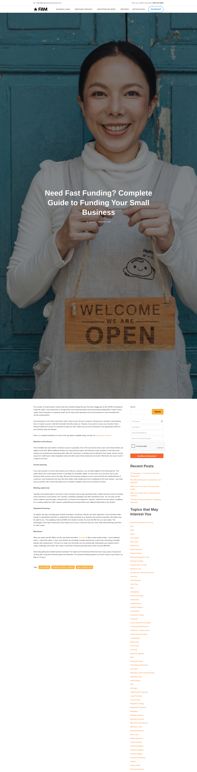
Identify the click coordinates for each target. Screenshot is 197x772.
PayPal (132, 761)
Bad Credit (134, 542)
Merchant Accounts (137, 719)
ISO (131, 684)
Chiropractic (134, 599)
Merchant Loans (136, 727)
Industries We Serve (106, 9)
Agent (132, 534)
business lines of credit (138, 565)
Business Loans (63, 9)
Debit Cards (134, 642)
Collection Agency (136, 607)
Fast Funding (44, 567)
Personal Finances (137, 769)
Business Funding (136, 561)
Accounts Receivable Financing (141, 522)
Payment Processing (137, 758)
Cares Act (133, 576)
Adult (132, 530)
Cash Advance (135, 580)
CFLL (132, 588)
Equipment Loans (136, 661)
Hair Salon (134, 669)
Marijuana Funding (137, 703)
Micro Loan (134, 734)
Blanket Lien (134, 545)
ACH (132, 526)
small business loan (84, 567)
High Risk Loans (136, 677)
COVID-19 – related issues (140, 630)
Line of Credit (135, 700)
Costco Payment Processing (140, 623)
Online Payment (136, 742)
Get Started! (156, 9)
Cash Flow (134, 584)
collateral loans (135, 603)
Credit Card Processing (138, 634)
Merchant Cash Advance (139, 723)
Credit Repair (135, 638)
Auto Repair (134, 538)
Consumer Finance (137, 615)
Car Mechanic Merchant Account (142, 572)
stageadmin (92, 222)
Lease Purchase (136, 696)
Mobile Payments (136, 738)
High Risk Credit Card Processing (142, 673)
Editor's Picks (138, 9)
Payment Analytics (136, 746)
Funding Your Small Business (63, 567)
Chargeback (134, 592)
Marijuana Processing (138, 707)
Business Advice (136, 553)
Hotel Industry (135, 680)
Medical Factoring (136, 715)
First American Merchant (139, 665)
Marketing (133, 711)
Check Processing (136, 596)
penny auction (135, 765)
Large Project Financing (139, 692)
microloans (82, 537)
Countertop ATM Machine (139, 626)
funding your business (103, 435)
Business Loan (135, 569)
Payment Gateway (137, 750)
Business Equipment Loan (139, 557)
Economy (133, 650)
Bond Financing (136, 549)
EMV (132, 657)
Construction (134, 611)
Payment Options (136, 754)
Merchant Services (83, 9)
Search (132, 407)
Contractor (134, 619)
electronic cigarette (137, 653)
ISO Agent (134, 688)
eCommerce (134, 646)
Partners (125, 9)
